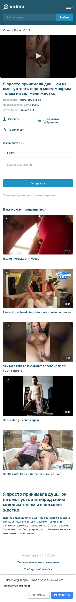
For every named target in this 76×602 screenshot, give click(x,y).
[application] (38, 56)
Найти (64, 17)
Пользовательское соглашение (38, 562)
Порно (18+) (22, 30)
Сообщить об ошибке (38, 569)
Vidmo (7, 30)
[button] (38, 56)
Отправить (38, 183)
